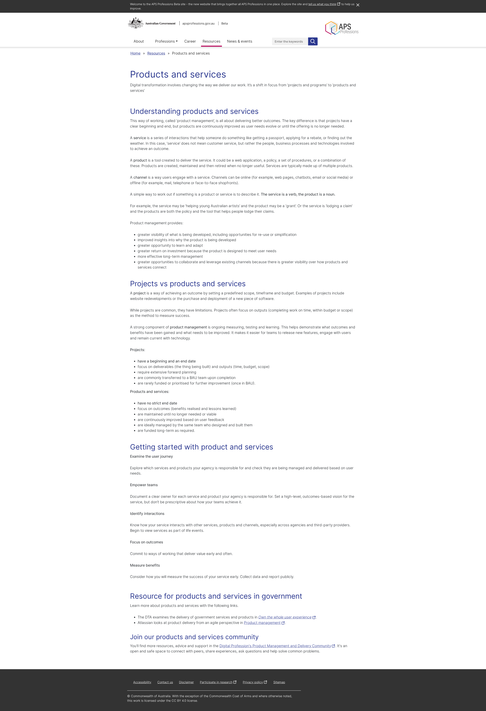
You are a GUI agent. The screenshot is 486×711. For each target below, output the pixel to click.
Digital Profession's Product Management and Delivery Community (275, 646)
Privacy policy (253, 682)
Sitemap (279, 682)
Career (190, 41)
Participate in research (216, 682)
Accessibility (142, 682)
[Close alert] (358, 3)
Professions (165, 41)
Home (135, 53)
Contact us (165, 682)
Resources (211, 41)
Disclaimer (186, 682)
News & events (239, 41)
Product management (262, 622)
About (139, 41)
